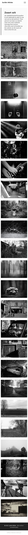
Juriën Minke (7, 2)
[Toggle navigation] (25, 2)
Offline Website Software (14, 532)
